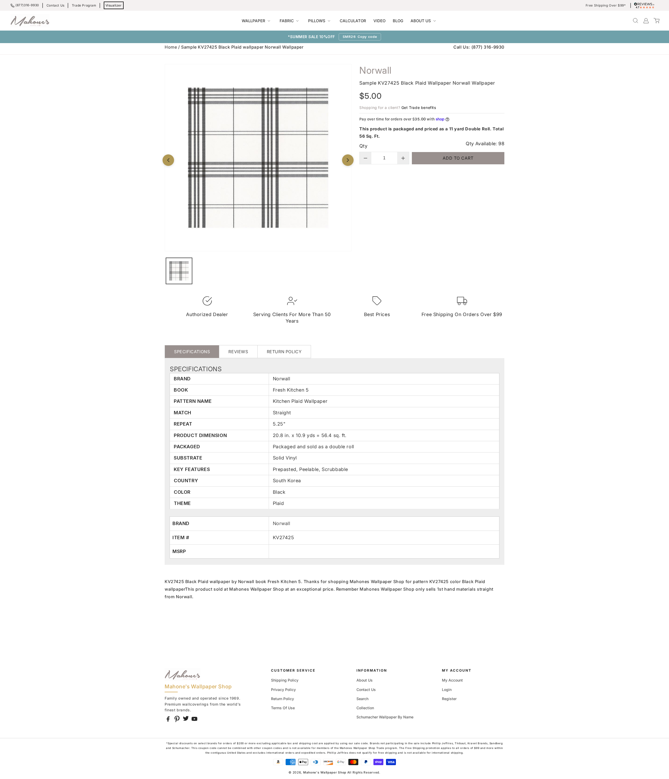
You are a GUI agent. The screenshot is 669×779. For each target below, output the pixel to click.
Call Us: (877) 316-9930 (478, 47)
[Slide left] (168, 160)
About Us (364, 680)
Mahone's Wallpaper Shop (324, 772)
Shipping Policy (284, 680)
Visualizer (114, 5)
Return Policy (282, 698)
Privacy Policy (283, 689)
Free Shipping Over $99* (606, 5)
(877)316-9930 (27, 5)
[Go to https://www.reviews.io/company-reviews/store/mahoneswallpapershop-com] (645, 5)
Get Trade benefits (418, 107)
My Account (452, 680)
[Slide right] (348, 160)
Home (171, 47)
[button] (257, 21)
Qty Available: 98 (485, 143)
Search (362, 698)
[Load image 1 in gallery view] (179, 271)
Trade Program (84, 5)
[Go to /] (30, 20)
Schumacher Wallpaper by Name (384, 717)
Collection (365, 708)
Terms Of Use (283, 708)
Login (447, 689)
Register (449, 698)
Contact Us (56, 5)
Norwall (281, 523)
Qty (363, 146)
